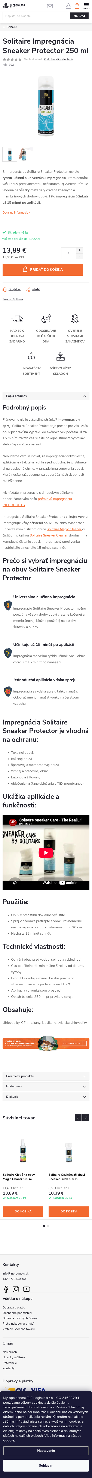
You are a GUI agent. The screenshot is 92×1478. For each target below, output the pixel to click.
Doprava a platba (14, 1307)
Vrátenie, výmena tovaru (19, 1329)
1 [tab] (44, 1226)
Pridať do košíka (46, 269)
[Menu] (86, 5)
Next (85, 1117)
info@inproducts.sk (15, 1274)
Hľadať (79, 16)
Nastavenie (46, 1450)
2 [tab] (48, 1226)
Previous (78, 1117)
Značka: (13, 299)
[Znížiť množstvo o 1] (79, 256)
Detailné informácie (15, 213)
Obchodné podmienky (17, 1313)
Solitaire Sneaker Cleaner (49, 535)
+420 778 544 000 (15, 1279)
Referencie (10, 1363)
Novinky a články (14, 1357)
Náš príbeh (10, 1352)
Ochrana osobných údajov (20, 1318)
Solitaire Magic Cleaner (64, 529)
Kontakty (9, 1368)
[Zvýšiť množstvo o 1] (79, 250)
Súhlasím (46, 1465)
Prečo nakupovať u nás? (18, 1324)
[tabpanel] (23, 1172)
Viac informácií (56, 1435)
